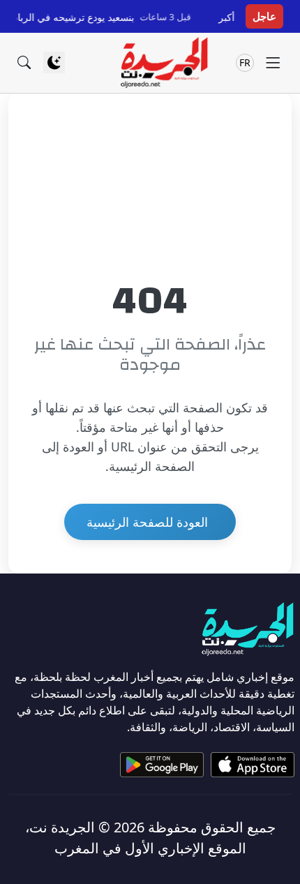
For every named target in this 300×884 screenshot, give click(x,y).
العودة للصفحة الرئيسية (147, 522)
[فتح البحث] (24, 62)
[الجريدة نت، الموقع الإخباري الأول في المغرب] (164, 63)
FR (244, 62)
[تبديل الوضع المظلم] (54, 62)
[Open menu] (273, 62)
